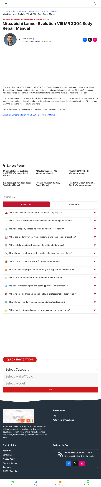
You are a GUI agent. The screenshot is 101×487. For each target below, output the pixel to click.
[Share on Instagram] (95, 40)
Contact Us (7, 455)
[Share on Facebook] (85, 40)
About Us (7, 451)
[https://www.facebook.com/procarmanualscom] (69, 463)
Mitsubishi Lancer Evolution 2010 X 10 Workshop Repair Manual (16, 173)
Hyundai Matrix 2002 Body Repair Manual (48, 184)
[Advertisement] (50, 67)
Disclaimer (7, 467)
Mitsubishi (15, 19)
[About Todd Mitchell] (10, 39)
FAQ (55, 416)
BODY (8, 19)
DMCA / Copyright (11, 471)
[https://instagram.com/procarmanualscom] (82, 463)
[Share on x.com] (90, 40)
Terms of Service (10, 463)
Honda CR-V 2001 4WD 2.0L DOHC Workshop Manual (82, 184)
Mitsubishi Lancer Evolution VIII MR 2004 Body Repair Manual (29, 115)
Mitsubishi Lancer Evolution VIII (35, 19)
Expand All (26, 204)
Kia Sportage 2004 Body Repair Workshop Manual (17, 184)
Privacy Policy (9, 459)
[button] (94, 3)
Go (50, 389)
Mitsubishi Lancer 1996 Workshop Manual (46, 172)
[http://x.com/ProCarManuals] (75, 463)
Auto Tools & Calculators (63, 420)
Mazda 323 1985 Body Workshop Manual (79, 172)
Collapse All (74, 204)
